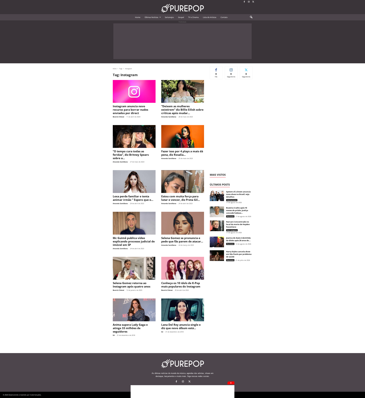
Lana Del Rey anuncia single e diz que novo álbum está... (181, 326)
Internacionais (232, 200)
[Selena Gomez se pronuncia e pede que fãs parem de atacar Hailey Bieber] (182, 223)
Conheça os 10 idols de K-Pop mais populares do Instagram (180, 284)
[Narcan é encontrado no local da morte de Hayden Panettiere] (217, 225)
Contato (224, 17)
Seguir (231, 68)
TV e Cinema (193, 17)
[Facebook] (244, 2)
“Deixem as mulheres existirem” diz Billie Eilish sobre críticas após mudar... (182, 109)
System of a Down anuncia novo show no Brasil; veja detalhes (238, 194)
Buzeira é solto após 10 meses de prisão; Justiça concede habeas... (237, 210)
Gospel (181, 17)
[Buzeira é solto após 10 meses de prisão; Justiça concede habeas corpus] (217, 211)
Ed (114, 335)
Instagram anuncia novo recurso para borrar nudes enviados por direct (130, 109)
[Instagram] (249, 2)
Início (114, 69)
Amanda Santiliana (168, 117)
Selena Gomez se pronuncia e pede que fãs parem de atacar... (182, 239)
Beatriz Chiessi (118, 117)
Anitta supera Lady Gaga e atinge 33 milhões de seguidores (130, 328)
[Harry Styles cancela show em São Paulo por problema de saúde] (217, 255)
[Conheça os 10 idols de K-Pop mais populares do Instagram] (182, 268)
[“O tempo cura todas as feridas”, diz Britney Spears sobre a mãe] (134, 136)
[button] (251, 17)
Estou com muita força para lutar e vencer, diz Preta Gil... (180, 198)
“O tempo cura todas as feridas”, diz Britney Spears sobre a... (131, 154)
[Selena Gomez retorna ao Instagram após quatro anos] (134, 268)
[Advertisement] (182, 41)
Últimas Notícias (151, 17)
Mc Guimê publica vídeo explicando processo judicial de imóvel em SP (134, 241)
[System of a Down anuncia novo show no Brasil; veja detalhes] (217, 195)
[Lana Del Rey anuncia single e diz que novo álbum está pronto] (182, 309)
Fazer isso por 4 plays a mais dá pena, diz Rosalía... (182, 153)
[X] (253, 2)
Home (137, 17)
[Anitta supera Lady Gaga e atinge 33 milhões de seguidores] (134, 309)
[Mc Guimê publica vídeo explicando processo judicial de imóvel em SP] (134, 223)
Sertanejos (169, 17)
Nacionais (230, 216)
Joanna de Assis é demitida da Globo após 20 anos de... (238, 239)
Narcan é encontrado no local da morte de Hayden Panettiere (238, 224)
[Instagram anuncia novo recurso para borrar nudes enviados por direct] (134, 91)
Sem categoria (232, 230)
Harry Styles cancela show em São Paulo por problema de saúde (239, 254)
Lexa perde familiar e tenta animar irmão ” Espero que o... (133, 198)
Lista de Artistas (209, 17)
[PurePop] (182, 8)
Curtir (216, 68)
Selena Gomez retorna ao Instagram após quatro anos (131, 284)
